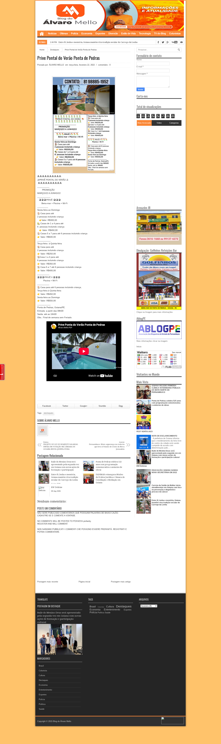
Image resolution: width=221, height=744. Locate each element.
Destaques (54, 50)
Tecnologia (145, 33)
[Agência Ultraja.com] (172, 723)
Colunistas (175, 33)
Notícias (52, 33)
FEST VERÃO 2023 (145, 431)
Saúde (41, 709)
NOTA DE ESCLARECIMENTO (164, 436)
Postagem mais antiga (120, 582)
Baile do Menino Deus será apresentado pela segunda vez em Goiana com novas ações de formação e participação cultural (166, 454)
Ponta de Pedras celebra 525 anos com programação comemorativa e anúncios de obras (166, 403)
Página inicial (84, 582)
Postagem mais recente (47, 582)
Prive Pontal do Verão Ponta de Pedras (68, 58)
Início (139, 346)
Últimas (64, 33)
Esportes (100, 33)
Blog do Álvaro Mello (62, 721)
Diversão (113, 33)
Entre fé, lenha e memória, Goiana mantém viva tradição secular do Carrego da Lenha (166, 502)
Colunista (43, 670)
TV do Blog (160, 33)
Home (41, 34)
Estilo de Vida (128, 33)
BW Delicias (142, 466)
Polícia (74, 33)
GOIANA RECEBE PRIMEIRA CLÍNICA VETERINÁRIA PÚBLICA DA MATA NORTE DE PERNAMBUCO (166, 389)
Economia (86, 33)
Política (42, 704)
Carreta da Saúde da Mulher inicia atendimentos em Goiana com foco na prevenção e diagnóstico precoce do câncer (166, 488)
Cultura (42, 675)
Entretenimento (45, 690)
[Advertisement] (155, 146)
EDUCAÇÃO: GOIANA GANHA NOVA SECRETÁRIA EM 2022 (165, 471)
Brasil (41, 666)
